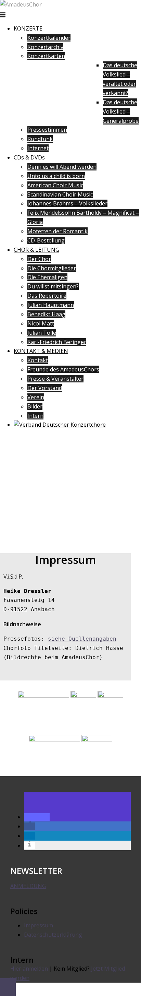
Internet (38, 148)
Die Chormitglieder (51, 268)
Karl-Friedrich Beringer (56, 342)
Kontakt (37, 360)
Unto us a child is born (56, 176)
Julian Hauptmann (50, 305)
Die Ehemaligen (47, 277)
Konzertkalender (48, 38)
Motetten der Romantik (57, 231)
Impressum (38, 925)
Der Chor (39, 259)
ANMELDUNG (28, 886)
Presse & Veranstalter (55, 378)
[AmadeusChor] (21, 4)
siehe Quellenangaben (82, 639)
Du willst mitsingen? (53, 286)
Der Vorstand (44, 388)
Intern (35, 415)
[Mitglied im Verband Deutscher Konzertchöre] (60, 424)
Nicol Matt (40, 323)
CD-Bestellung (46, 240)
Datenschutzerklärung (53, 934)
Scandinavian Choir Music (60, 194)
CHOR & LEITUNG (36, 249)
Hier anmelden (29, 968)
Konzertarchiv (45, 47)
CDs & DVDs (29, 157)
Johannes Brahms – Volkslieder (67, 203)
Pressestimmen (47, 129)
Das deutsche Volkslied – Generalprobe (121, 111)
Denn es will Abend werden (62, 166)
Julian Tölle (41, 332)
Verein (35, 397)
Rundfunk (40, 139)
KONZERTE (28, 28)
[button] (37, 817)
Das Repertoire (46, 295)
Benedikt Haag (46, 314)
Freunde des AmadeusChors (63, 369)
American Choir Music (55, 185)
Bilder (34, 406)
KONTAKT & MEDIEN (41, 351)
